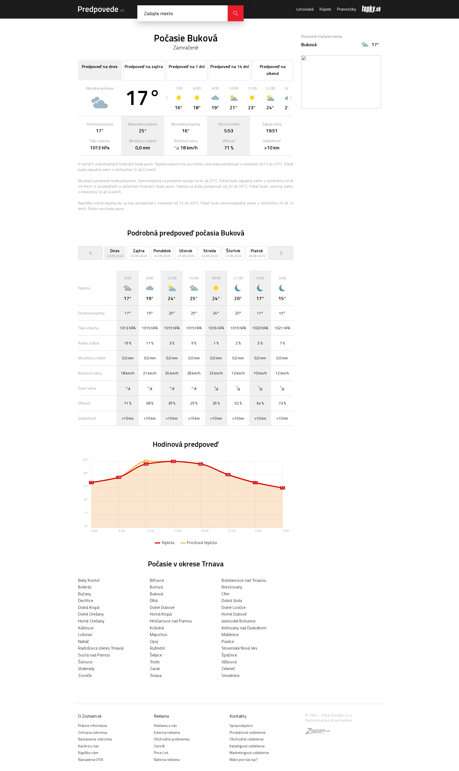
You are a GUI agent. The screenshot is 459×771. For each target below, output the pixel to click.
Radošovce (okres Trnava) (101, 648)
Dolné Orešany (91, 614)
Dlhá (154, 600)
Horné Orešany (91, 621)
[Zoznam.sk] (319, 732)
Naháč (83, 641)
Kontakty (238, 716)
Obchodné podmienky (172, 739)
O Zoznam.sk (89, 716)
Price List (161, 752)
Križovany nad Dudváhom (244, 628)
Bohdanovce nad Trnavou (244, 580)
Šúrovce (85, 662)
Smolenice (231, 675)
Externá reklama (167, 732)
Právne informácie (92, 725)
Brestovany (232, 587)
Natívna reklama (167, 759)
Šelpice (156, 655)
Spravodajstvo (241, 725)
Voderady (86, 668)
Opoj (154, 641)
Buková (156, 594)
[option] (178, 98)
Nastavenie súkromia (95, 739)
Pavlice (228, 641)
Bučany (84, 594)
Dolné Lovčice (234, 607)
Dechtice (85, 600)
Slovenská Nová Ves (239, 648)
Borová (156, 587)
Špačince (229, 655)
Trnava (156, 675)
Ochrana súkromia (92, 732)
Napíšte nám (88, 752)
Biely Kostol (88, 580)
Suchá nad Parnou (94, 655)
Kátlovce (86, 628)
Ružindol (157, 648)
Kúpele (325, 9)
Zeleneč (228, 668)
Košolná (157, 628)
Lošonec (85, 634)
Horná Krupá (161, 614)
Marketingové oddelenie (249, 752)
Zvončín (85, 675)
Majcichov (158, 634)
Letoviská (305, 9)
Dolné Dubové (162, 607)
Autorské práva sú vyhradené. (329, 720)
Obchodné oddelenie (247, 739)
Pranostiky (346, 9)
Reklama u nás (165, 725)
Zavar (155, 668)
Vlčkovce (229, 662)
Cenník (159, 746)
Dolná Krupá (88, 607)
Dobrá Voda (232, 600)
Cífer (226, 594)
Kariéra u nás (88, 746)
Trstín (155, 662)
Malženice (230, 634)
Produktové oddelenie (248, 732)
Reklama (161, 716)
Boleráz (85, 587)
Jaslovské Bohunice (239, 621)
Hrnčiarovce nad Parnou (171, 621)
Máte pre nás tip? (244, 759)
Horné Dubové (234, 614)
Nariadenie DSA (90, 759)
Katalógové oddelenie (247, 746)
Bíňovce (157, 580)
